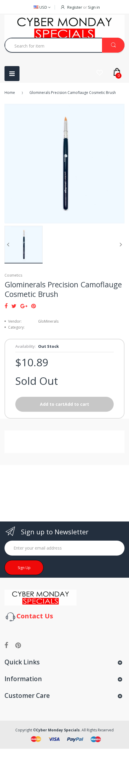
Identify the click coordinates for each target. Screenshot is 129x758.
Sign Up (24, 567)
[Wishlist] (99, 73)
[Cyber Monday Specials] (40, 597)
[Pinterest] (33, 306)
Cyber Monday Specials (58, 730)
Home (9, 92)
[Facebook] (6, 306)
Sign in (94, 7)
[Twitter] (13, 306)
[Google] (23, 306)
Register (74, 7)
